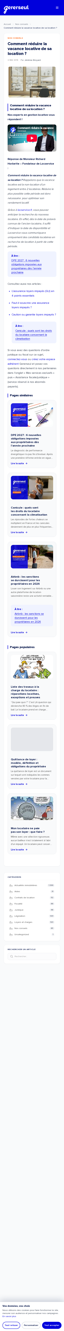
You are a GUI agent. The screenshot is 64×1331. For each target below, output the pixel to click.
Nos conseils (21, 24)
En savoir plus (9, 1316)
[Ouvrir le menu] (57, 8)
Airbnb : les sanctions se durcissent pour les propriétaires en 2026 (25, 580)
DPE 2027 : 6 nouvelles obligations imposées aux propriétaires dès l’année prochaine (26, 440)
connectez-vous (17, 359)
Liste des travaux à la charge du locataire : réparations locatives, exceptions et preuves (25, 692)
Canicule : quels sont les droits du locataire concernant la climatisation (29, 511)
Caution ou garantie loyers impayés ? (34, 314)
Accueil (7, 24)
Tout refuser (11, 1325)
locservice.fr (24, 210)
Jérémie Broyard (32, 60)
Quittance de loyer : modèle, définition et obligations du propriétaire (28, 763)
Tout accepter (51, 1325)
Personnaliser (31, 1325)
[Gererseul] (16, 8)
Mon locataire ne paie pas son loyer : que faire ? (28, 830)
